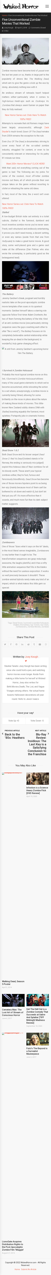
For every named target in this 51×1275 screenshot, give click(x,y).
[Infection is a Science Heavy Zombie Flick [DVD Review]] (37, 779)
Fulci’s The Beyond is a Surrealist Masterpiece (36, 1051)
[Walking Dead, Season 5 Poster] (13, 875)
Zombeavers (21, 627)
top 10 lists (35, 625)
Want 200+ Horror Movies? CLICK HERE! (25, 163)
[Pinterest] (16, 644)
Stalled (16, 625)
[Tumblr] (34, 644)
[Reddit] (28, 644)
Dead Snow (17, 623)
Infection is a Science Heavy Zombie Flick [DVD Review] (37, 790)
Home (4, 15)
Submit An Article (28, 1269)
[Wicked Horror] (21, 6)
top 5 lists (44, 625)
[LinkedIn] (22, 644)
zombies (45, 627)
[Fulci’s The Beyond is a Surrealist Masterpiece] (37, 1039)
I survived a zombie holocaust (36, 623)
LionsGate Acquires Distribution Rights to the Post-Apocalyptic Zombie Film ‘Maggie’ (13, 1245)
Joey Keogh (8, 28)
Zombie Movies (34, 627)
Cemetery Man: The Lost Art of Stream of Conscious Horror (12, 1012)
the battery (25, 625)
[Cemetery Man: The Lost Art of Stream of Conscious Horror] (13, 1000)
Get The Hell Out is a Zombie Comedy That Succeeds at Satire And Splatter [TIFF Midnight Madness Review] (37, 1016)
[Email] (40, 644)
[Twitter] (5, 644)
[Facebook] (10, 644)
